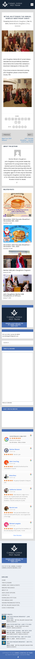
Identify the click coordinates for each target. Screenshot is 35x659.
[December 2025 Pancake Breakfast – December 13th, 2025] (17, 233)
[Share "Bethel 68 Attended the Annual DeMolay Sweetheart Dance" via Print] (19, 122)
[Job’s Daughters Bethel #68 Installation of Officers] (17, 283)
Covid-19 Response (8, 607)
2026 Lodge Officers (8, 592)
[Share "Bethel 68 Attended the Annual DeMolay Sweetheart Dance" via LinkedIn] (22, 119)
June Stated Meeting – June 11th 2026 (19, 624)
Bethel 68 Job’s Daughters (10, 605)
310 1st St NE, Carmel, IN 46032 (11, 334)
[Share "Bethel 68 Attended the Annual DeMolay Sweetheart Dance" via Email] (16, 122)
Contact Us (5, 595)
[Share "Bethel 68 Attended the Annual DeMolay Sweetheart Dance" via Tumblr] (16, 119)
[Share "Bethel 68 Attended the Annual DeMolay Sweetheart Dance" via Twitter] (9, 119)
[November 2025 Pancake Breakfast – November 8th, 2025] (17, 205)
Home (4, 580)
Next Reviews (17, 535)
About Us (5, 590)
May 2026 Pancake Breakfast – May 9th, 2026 (19, 642)
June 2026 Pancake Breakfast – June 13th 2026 (18, 617)
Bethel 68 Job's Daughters (18, 21)
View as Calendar (7, 402)
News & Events (11, 621)
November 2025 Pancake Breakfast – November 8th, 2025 (17, 220)
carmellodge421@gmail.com (10, 336)
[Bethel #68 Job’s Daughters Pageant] (17, 259)
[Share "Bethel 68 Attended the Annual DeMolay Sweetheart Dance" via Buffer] (25, 119)
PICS (28, 654)
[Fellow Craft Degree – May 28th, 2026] (4, 632)
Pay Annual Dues (7, 600)
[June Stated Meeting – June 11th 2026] (4, 625)
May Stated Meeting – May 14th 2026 (19, 637)
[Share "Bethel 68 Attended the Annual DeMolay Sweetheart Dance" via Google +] (12, 119)
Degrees (18, 632)
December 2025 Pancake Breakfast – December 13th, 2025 (17, 245)
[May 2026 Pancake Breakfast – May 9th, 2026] (4, 643)
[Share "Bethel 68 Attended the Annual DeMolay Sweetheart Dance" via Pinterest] (19, 119)
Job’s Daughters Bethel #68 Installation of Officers (13, 295)
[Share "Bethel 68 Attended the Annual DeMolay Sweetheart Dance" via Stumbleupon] (29, 119)
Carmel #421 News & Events (11, 585)
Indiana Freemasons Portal (11, 602)
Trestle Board (7, 582)
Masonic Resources (8, 587)
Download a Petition (9, 597)
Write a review (21, 442)
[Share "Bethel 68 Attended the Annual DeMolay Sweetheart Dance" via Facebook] (6, 119)
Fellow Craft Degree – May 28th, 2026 (19, 630)
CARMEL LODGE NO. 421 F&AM (23, 653)
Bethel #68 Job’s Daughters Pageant (17, 270)
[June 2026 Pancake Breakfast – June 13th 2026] (4, 618)
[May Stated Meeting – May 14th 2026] (4, 638)
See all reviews (13, 442)
